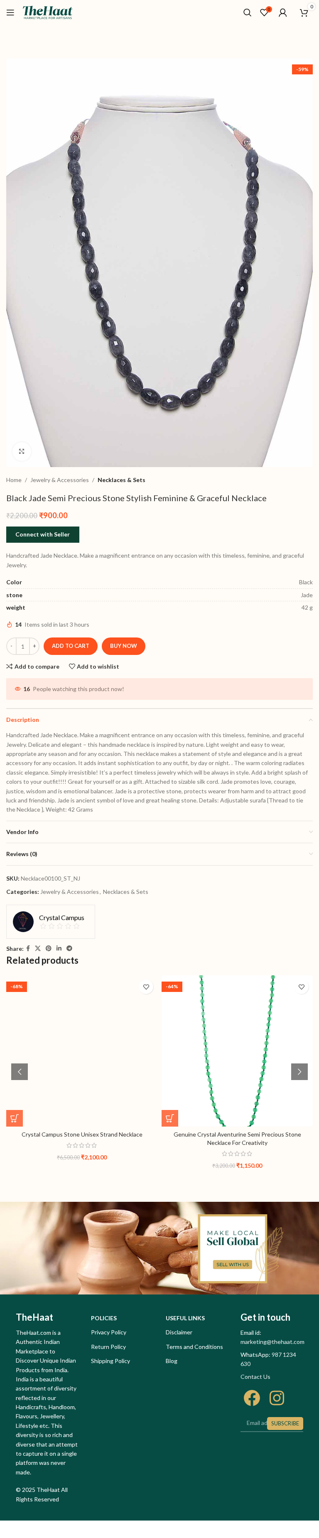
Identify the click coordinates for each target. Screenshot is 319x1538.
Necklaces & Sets (121, 479)
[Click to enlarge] (21, 451)
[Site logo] (48, 11)
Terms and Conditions (194, 1346)
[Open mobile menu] (10, 12)
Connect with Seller (42, 534)
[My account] (283, 12)
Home (14, 479)
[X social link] (37, 948)
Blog (171, 1360)
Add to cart (70, 645)
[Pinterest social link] (48, 948)
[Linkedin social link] (59, 948)
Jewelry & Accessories (59, 479)
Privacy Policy (108, 1332)
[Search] (247, 12)
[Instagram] (276, 1398)
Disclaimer (179, 1332)
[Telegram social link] (69, 948)
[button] (14, 1118)
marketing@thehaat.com (272, 1341)
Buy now (123, 645)
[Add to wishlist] (146, 986)
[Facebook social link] (28, 948)
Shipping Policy (110, 1360)
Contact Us (255, 1376)
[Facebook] (251, 1398)
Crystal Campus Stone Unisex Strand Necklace (82, 1134)
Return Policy (108, 1346)
